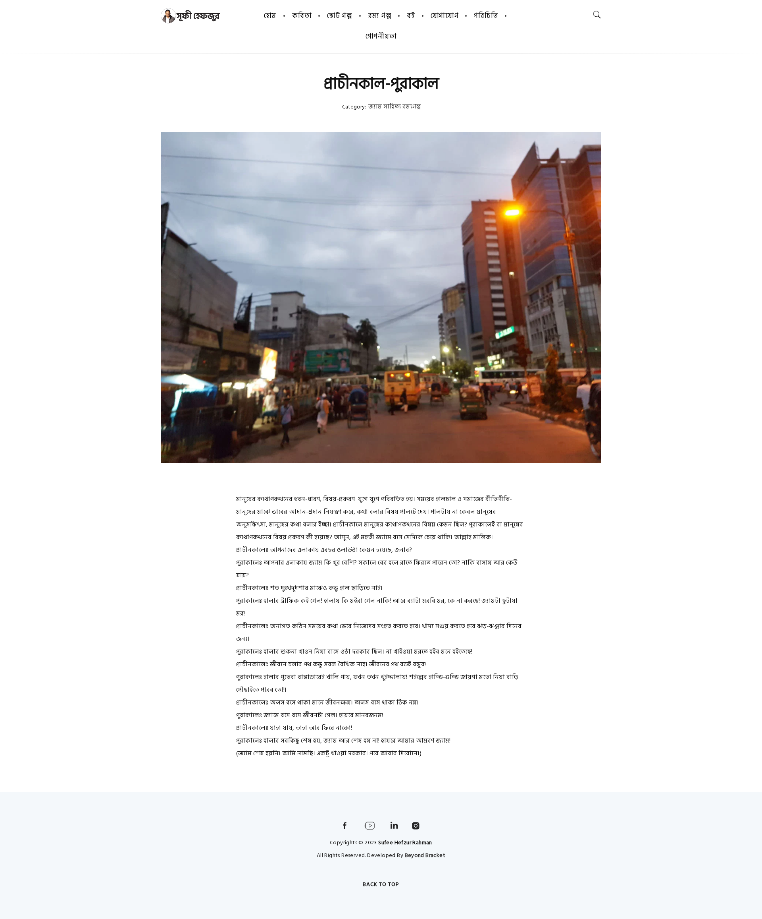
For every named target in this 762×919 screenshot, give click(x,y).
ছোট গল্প (339, 15)
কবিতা (302, 15)
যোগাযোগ (445, 15)
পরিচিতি (486, 15)
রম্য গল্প (380, 15)
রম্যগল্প (411, 106)
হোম (270, 15)
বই (411, 15)
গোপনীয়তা (381, 36)
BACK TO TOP (381, 884)
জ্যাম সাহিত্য (384, 106)
